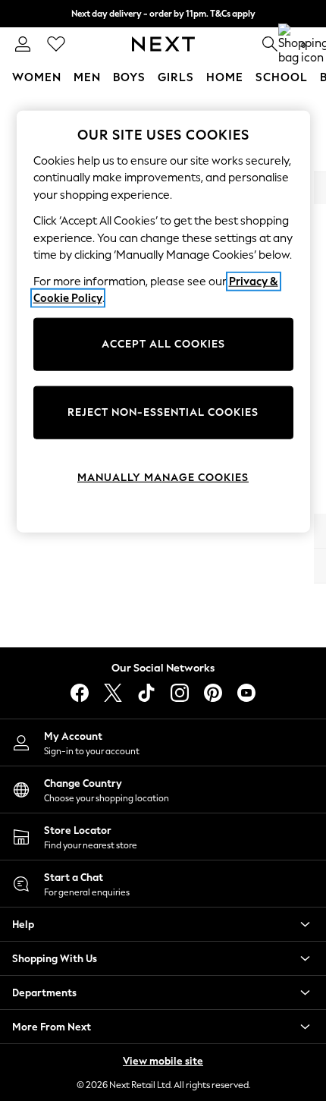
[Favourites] (56, 44)
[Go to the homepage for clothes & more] (163, 44)
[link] (22, 44)
